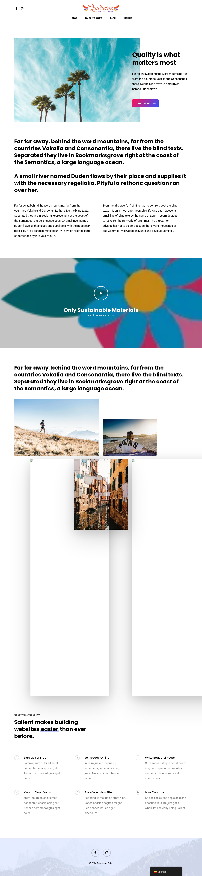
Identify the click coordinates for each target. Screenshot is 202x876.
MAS (113, 18)
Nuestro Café (93, 18)
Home (73, 18)
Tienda (128, 18)
